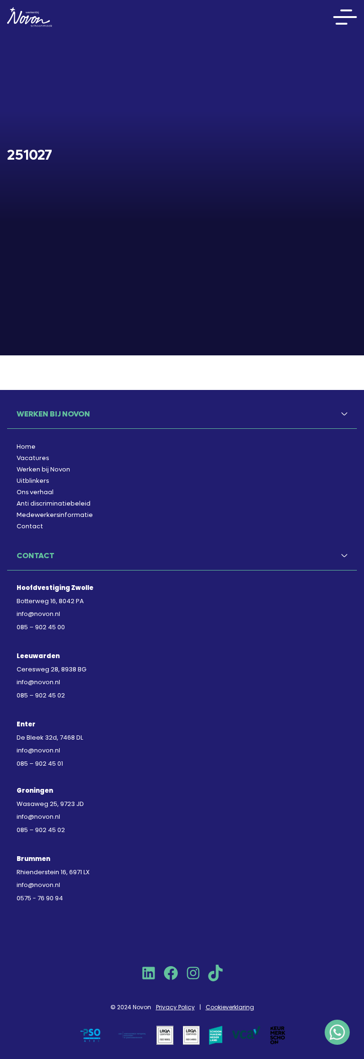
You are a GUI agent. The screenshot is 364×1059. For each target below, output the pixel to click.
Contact (30, 526)
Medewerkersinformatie (55, 515)
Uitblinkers (33, 481)
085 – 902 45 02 (41, 695)
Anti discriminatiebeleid (54, 503)
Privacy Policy (175, 1007)
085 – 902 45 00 (41, 627)
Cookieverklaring (230, 1007)
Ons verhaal (35, 492)
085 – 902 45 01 (40, 763)
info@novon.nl (38, 613)
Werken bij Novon (43, 469)
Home (26, 447)
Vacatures (33, 458)
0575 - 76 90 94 (40, 898)
